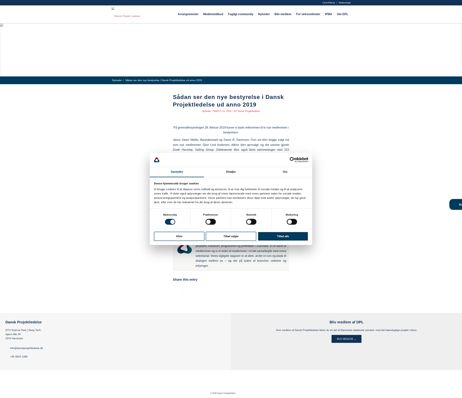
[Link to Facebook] (244, 393)
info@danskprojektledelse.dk (26, 348)
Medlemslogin (345, 3)
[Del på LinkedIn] (188, 291)
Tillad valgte (231, 236)
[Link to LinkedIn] (249, 393)
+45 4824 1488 (18, 356)
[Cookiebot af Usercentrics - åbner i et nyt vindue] (292, 160)
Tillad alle (283, 236)
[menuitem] (329, 3)
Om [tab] (285, 171)
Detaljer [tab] (231, 171)
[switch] (211, 222)
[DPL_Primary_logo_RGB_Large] (126, 14)
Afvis (179, 236)
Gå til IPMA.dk (328, 3)
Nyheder (206, 111)
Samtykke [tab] (177, 171)
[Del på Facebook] (178, 291)
